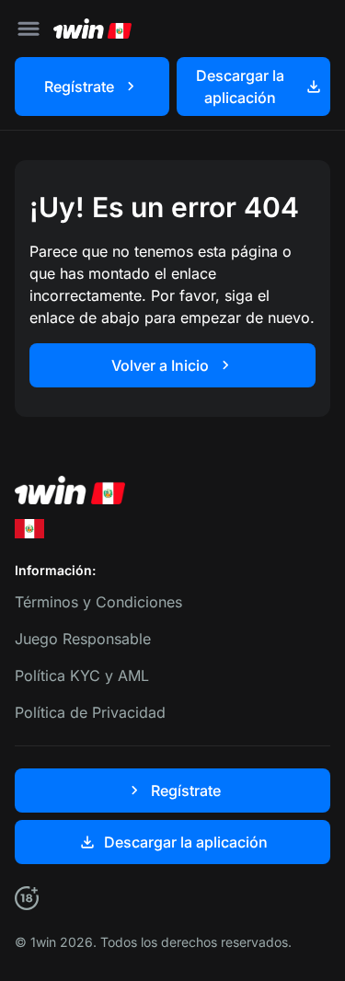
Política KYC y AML (82, 675)
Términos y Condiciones (98, 602)
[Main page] (92, 28)
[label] (29, 528)
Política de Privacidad (90, 712)
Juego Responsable (83, 638)
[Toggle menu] (28, 28)
